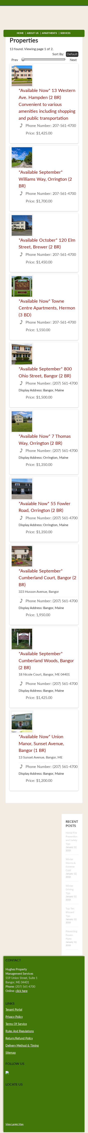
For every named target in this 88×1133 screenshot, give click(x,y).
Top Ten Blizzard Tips (70, 912)
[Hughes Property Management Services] (7, 1073)
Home (20, 33)
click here (21, 991)
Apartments (49, 33)
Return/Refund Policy (19, 1038)
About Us (32, 33)
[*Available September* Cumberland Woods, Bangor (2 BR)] (20, 638)
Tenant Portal (14, 1009)
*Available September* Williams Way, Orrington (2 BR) (45, 179)
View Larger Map (15, 1124)
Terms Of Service (16, 1024)
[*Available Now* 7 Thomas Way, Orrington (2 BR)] (20, 421)
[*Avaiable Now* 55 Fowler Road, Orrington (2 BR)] (20, 488)
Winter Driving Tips (69, 889)
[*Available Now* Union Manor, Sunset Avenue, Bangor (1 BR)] (20, 721)
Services (64, 33)
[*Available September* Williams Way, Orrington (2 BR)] (20, 157)
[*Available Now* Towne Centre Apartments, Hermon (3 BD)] (20, 286)
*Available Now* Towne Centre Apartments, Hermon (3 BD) (47, 308)
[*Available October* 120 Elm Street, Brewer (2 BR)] (20, 225)
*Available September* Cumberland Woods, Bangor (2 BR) (46, 661)
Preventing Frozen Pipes (71, 935)
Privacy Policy (14, 1017)
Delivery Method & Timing (22, 1045)
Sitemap (11, 1052)
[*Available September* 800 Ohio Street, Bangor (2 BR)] (20, 354)
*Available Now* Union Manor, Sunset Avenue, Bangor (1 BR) (41, 743)
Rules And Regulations (20, 1031)
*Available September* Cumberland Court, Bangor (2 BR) (47, 578)
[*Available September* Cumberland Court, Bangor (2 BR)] (20, 556)
